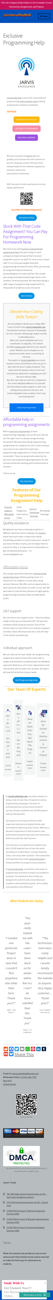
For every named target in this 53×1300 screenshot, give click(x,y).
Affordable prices (15, 567)
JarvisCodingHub (28, 360)
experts (29, 155)
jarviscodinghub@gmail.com (25, 1073)
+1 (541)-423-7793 (28, 1077)
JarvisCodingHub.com (35, 327)
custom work (20, 347)
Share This (24, 1054)
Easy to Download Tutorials (34, 512)
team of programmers (20, 431)
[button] (27, 120)
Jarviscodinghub (14, 97)
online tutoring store (29, 101)
